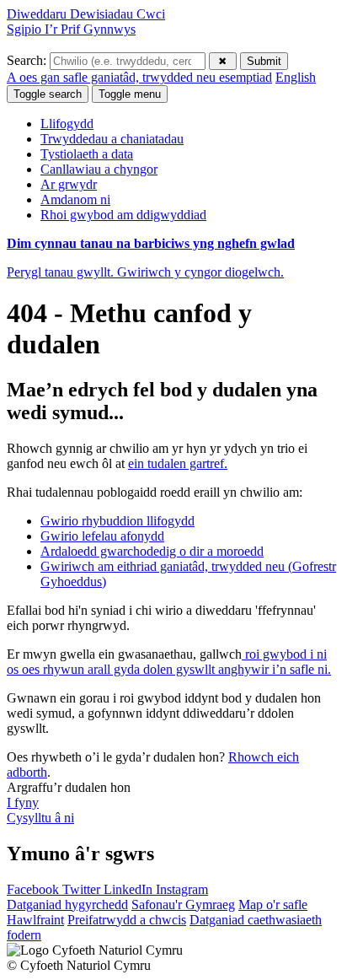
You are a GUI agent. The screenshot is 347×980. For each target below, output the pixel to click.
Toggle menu (130, 94)
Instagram (182, 889)
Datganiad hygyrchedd (67, 904)
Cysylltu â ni (40, 817)
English (295, 77)
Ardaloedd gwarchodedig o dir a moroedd (152, 551)
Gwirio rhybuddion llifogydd (117, 521)
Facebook (34, 889)
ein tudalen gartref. (177, 463)
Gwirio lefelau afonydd (102, 536)
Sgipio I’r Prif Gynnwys (71, 29)
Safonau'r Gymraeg (183, 904)
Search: (28, 60)
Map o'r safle (272, 904)
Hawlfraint (35, 920)
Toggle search (47, 94)
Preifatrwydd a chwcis (126, 920)
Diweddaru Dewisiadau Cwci (86, 14)
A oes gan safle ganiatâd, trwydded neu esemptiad (139, 77)
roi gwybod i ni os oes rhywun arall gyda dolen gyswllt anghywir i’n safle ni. (169, 661)
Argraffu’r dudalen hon (69, 787)
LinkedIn (130, 889)
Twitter (83, 889)
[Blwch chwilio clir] (223, 61)
